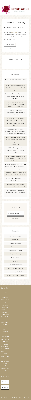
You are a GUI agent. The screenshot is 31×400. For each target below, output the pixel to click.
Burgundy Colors (16, 9)
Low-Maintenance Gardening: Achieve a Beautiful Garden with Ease (15, 193)
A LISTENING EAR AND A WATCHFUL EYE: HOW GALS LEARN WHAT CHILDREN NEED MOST (15, 131)
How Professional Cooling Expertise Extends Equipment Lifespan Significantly (15, 96)
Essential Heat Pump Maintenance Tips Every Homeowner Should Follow (16, 88)
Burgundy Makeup (15, 243)
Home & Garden (15, 257)
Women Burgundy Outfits (15, 272)
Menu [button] (16, 2)
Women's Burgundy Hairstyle (15, 275)
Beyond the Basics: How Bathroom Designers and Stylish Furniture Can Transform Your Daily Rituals (15, 167)
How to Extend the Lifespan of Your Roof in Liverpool (5, 297)
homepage (14, 32)
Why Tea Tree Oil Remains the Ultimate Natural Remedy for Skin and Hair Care (16, 113)
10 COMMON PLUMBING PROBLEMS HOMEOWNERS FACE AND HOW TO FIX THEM (15, 104)
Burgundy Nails (15, 247)
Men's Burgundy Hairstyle (15, 268)
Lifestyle (15, 261)
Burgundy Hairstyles (16, 236)
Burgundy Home (15, 239)
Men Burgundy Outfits (15, 264)
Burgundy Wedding (15, 254)
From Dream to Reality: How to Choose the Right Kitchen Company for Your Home (15, 158)
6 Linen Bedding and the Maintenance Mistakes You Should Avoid (15, 150)
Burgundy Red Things (15, 250)
